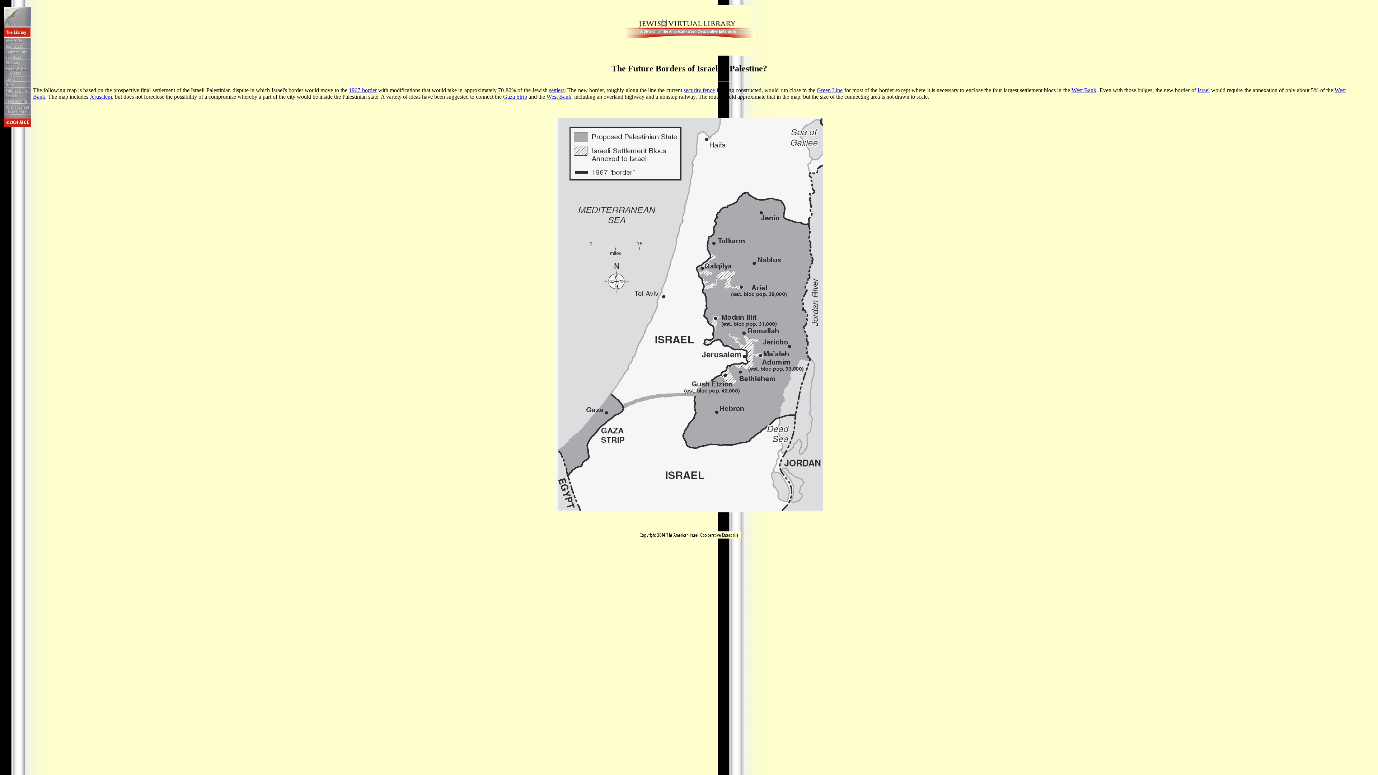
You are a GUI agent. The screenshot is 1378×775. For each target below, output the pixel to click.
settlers (556, 90)
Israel (1203, 90)
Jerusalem (101, 97)
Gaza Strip (515, 97)
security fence (699, 90)
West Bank (1084, 90)
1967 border (362, 90)
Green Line (830, 90)
